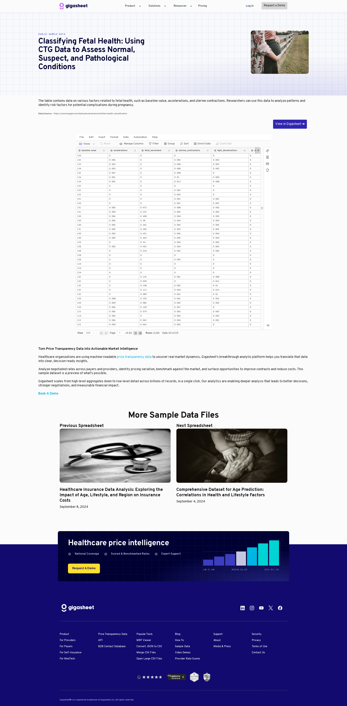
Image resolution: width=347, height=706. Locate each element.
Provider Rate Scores (187, 659)
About (217, 640)
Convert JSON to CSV (149, 646)
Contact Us (258, 652)
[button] (131, 6)
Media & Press (222, 646)
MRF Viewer (143, 640)
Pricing (202, 6)
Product (64, 634)
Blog (177, 634)
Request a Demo (274, 5)
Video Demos (182, 652)
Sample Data (182, 646)
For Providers (68, 640)
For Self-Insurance (71, 652)
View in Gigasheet (290, 124)
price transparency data (134, 357)
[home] (73, 6)
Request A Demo (84, 568)
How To (179, 640)
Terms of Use (259, 646)
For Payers (66, 646)
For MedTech (67, 659)
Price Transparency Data (112, 634)
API (100, 640)
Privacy (256, 640)
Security (257, 634)
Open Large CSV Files (149, 659)
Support (218, 634)
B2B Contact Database (112, 646)
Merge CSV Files (146, 652)
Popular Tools (144, 634)
